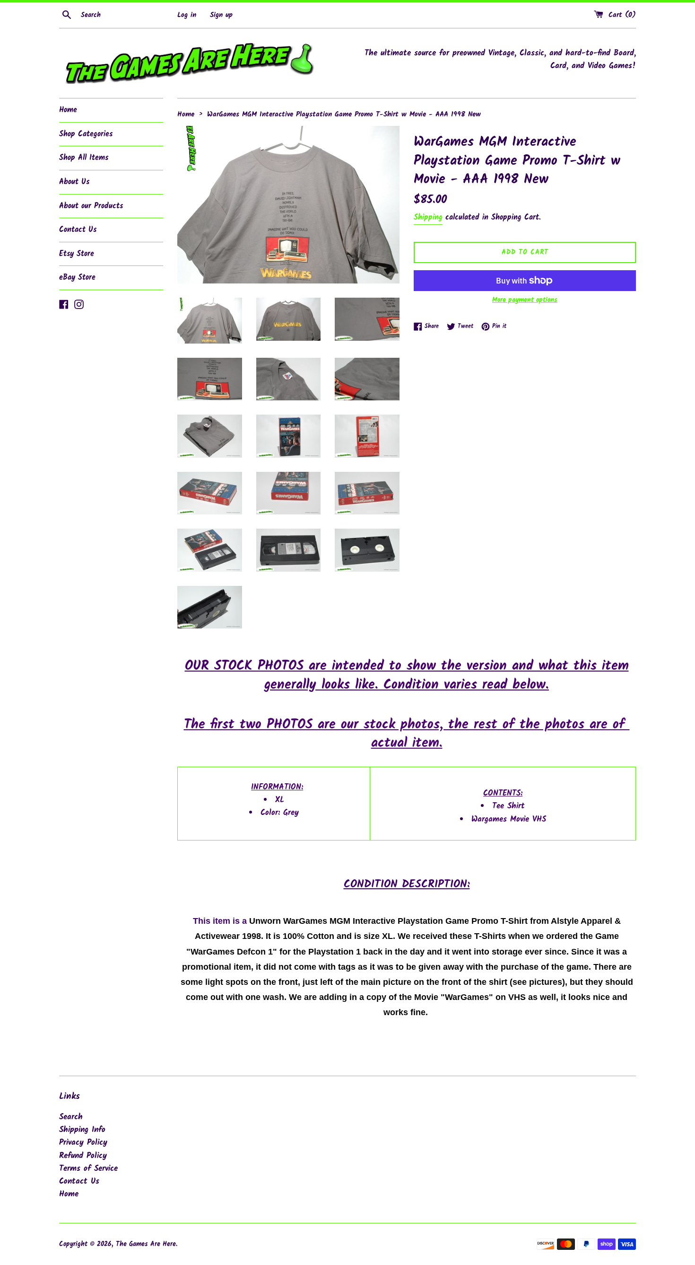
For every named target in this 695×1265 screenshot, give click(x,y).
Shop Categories (86, 134)
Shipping (428, 217)
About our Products (91, 206)
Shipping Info (82, 1129)
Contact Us (77, 230)
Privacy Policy (83, 1142)
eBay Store (77, 277)
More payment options (524, 300)
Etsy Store (76, 254)
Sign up (221, 15)
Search (71, 1117)
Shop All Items (83, 158)
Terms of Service (88, 1168)
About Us (74, 182)
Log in (186, 15)
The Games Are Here (146, 1244)
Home (68, 110)
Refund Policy (83, 1156)
